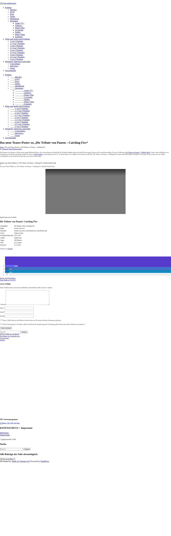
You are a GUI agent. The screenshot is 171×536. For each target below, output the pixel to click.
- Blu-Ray (16, 77)
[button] (11, 266)
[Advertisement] (16, 378)
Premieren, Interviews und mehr (17, 61)
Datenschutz (5, 435)
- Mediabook (17, 86)
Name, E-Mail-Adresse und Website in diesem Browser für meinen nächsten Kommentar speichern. (31, 320)
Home (2, 147)
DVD (12, 12)
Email (2, 312)
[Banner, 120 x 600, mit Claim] (10, 423)
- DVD (15, 79)
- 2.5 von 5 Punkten (20, 115)
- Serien (15, 84)
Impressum (4, 433)
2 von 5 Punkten (16, 46)
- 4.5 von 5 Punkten (20, 124)
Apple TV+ (19, 23)
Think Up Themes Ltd (20, 461)
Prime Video (20, 35)
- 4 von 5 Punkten (19, 122)
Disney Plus (20, 28)
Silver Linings (38, 154)
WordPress (44, 461)
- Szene (15, 135)
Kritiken (8, 7)
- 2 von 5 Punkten (19, 113)
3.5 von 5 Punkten (17, 53)
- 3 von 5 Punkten (19, 117)
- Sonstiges (23, 104)
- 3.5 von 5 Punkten (20, 120)
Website (2, 316)
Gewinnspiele (10, 71)
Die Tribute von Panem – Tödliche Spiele (138, 152)
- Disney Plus (24, 95)
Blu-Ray (13, 10)
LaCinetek (19, 30)
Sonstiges (19, 37)
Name (2, 308)
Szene (12, 68)
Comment (3, 304)
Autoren (2, 340)
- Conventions (17, 131)
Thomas (4, 149)
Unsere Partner (4, 338)
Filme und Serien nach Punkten (17, 39)
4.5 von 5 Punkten (17, 57)
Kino (12, 14)
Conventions (15, 64)
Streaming (14, 21)
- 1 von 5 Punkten (19, 109)
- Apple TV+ (24, 91)
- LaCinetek (23, 97)
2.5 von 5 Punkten (17, 48)
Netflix (18, 32)
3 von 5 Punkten (16, 50)
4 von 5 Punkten (16, 55)
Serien (12, 17)
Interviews (14, 66)
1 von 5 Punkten (16, 41)
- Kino (14, 81)
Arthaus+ (18, 25)
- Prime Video (24, 102)
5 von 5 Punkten (16, 59)
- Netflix (22, 99)
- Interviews (16, 133)
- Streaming (16, 88)
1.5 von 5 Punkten (17, 43)
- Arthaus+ (23, 93)
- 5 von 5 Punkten (19, 127)
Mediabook (14, 19)
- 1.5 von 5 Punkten (20, 111)
